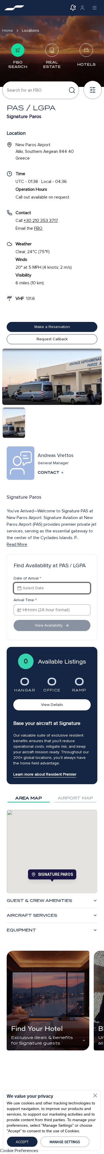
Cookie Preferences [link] (19, 1150)
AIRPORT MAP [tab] (75, 798)
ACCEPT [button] (22, 1141)
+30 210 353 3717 (41, 220)
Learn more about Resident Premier (44, 774)
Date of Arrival (27, 578)
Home (7, 30)
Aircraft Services (32, 915)
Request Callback (52, 339)
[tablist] (52, 798)
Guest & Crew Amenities (39, 900)
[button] (95, 1095)
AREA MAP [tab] (28, 798)
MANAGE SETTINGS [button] (65, 1141)
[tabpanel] (52, 851)
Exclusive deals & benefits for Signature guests (42, 1040)
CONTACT (48, 472)
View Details (52, 704)
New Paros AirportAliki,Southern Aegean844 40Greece (45, 151)
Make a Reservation (52, 326)
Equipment (21, 930)
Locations (30, 30)
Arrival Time (25, 600)
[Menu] (94, 8)
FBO (38, 228)
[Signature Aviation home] (14, 7)
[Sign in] (82, 8)
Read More (17, 544)
